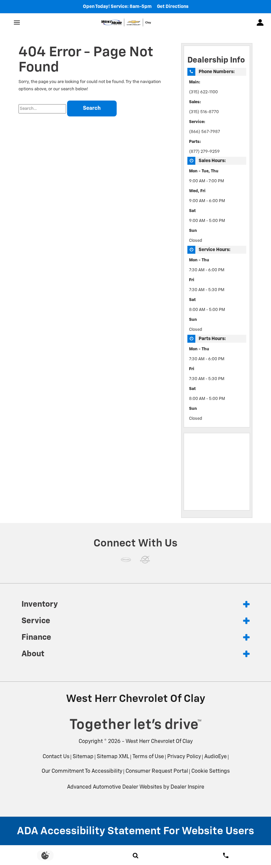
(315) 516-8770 (204, 112)
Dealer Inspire (187, 787)
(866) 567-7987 (204, 132)
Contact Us (56, 756)
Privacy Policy (184, 756)
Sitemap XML (113, 756)
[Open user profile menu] (260, 22)
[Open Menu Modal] (17, 22)
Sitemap (83, 756)
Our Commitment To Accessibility (82, 771)
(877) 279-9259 (204, 152)
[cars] (126, 559)
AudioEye (215, 756)
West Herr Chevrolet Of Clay (159, 741)
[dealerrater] (145, 559)
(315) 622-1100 (203, 92)
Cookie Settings (210, 771)
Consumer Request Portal (157, 771)
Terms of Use (148, 756)
